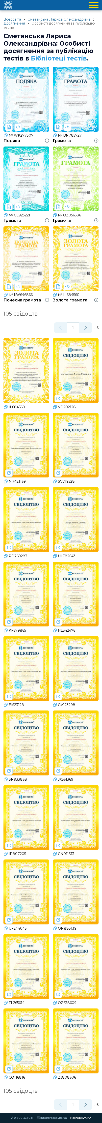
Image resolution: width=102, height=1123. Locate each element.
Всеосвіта (12, 19)
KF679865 (17, 630)
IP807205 (17, 854)
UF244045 (17, 928)
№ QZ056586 (69, 215)
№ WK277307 (21, 135)
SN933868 (18, 779)
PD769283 (18, 556)
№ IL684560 (68, 295)
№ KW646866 (21, 295)
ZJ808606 (67, 1077)
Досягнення (14, 23)
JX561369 (65, 779)
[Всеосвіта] (7, 5)
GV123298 (66, 705)
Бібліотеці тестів (59, 58)
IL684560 (17, 407)
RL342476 (66, 630)
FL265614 (17, 1003)
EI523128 (16, 705)
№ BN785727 (70, 135)
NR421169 (17, 481)
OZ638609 (67, 1003)
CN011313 (66, 854)
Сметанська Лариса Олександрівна (59, 19)
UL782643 (67, 556)
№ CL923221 (19, 215)
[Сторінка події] (58, 398)
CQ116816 (17, 1077)
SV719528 (66, 481)
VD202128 (67, 407)
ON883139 (67, 928)
